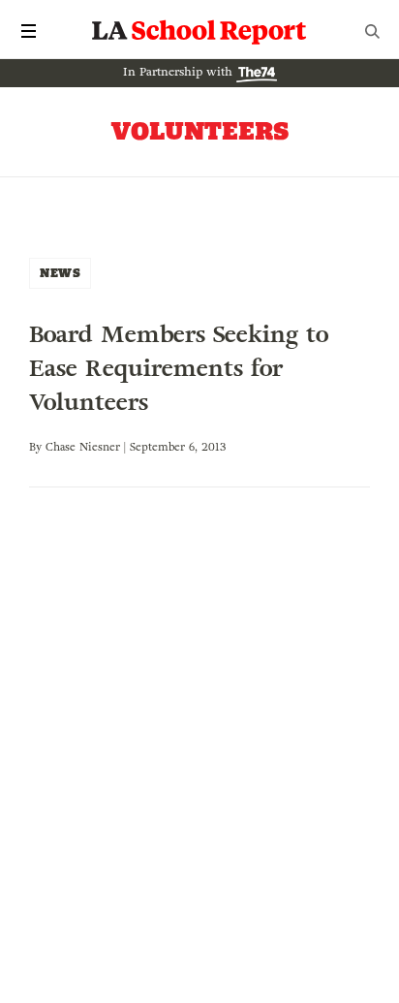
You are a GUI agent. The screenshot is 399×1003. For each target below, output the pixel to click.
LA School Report (199, 31)
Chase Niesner (83, 446)
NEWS (60, 273)
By (37, 446)
